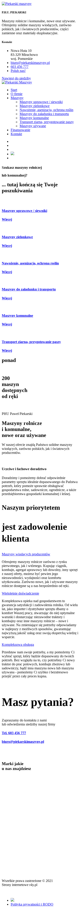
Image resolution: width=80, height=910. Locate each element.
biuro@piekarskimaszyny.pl (30, 63)
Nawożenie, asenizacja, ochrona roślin (46, 110)
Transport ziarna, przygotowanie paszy (47, 122)
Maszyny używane (33, 126)
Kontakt (16, 134)
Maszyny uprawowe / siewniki (41, 102)
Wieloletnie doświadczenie (20, 593)
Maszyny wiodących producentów (26, 554)
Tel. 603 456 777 (14, 733)
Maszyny (17, 98)
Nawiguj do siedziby (16, 78)
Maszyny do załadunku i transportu (44, 114)
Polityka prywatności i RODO (32, 904)
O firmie (16, 94)
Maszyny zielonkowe (35, 106)
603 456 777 (19, 67)
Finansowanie (20, 130)
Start (14, 90)
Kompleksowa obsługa (18, 644)
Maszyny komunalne (34, 118)
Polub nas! (18, 71)
